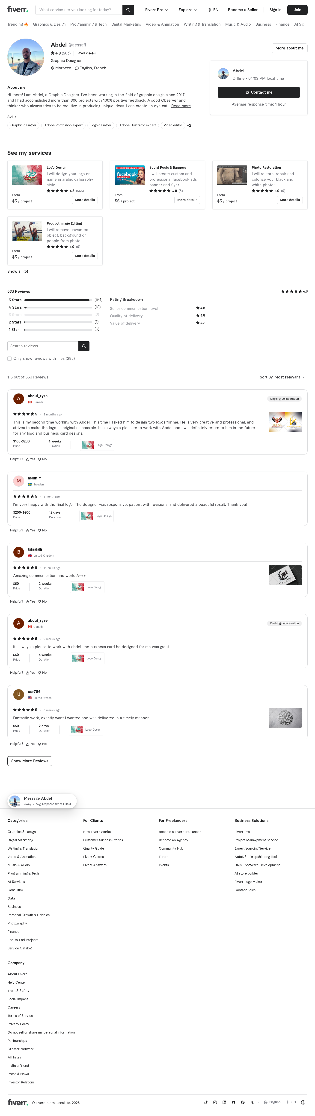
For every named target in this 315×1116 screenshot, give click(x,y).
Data (11, 898)
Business (263, 24)
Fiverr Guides (93, 857)
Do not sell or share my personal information (41, 1032)
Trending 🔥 (17, 24)
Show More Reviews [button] (29, 761)
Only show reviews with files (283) (44, 358)
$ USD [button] (291, 1102)
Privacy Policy (18, 1024)
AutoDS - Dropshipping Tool (256, 857)
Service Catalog (19, 948)
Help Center (17, 982)
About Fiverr (17, 974)
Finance (283, 24)
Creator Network (21, 1049)
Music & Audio (238, 24)
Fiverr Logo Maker (248, 882)
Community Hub (171, 848)
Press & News (18, 1074)
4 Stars (15, 307)
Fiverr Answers (95, 865)
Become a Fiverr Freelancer (180, 832)
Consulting (15, 890)
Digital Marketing (126, 24)
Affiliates (14, 1057)
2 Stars (15, 322)
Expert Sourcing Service (252, 848)
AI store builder (246, 873)
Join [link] (297, 10)
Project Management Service (256, 840)
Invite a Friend (18, 1065)
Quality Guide (93, 848)
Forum (163, 857)
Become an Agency (173, 840)
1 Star (14, 330)
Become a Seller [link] (243, 10)
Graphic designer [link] (23, 125)
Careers (14, 1007)
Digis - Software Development (257, 865)
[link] (206, 1102)
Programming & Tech (88, 24)
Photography (17, 923)
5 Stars (15, 300)
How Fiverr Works (97, 832)
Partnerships (17, 1041)
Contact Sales (245, 890)
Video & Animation (162, 24)
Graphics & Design (49, 24)
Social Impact (18, 999)
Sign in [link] (276, 10)
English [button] (275, 1102)
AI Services (16, 882)
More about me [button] (290, 48)
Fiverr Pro (242, 832)
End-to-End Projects (23, 940)
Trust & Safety (18, 991)
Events (164, 865)
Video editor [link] (173, 125)
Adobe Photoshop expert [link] (63, 125)
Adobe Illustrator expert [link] (137, 125)
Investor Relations (21, 1082)
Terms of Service (20, 1016)
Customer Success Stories (103, 840)
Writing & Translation (202, 24)
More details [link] (85, 200)
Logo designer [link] (100, 125)
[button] (157, 10)
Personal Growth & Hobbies (29, 915)
